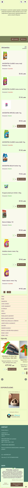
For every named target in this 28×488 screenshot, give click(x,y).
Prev (2, 379)
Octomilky (4, 308)
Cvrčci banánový (5, 306)
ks (15, 126)
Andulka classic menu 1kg (10, 251)
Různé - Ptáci (4, 335)
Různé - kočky (5, 333)
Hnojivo (3, 313)
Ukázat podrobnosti (5, 483)
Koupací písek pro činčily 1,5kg (11, 193)
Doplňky (3, 325)
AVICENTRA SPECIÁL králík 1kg (11, 113)
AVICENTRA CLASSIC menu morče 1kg (14, 89)
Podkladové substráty (7, 316)
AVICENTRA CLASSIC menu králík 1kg (13, 142)
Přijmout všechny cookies (17, 484)
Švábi (2, 299)
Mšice (2, 311)
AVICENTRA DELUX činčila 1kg (11, 166)
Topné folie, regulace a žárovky (9, 320)
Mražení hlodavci (6, 328)
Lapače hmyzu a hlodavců (8, 323)
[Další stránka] (10, 292)
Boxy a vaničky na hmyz (7, 318)
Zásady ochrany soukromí (17, 480)
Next (26, 379)
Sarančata (4, 301)
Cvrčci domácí (5, 303)
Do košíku (22, 126)
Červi (2, 296)
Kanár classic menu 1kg (9, 280)
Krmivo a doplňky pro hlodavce (9, 330)
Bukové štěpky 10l (7, 222)
